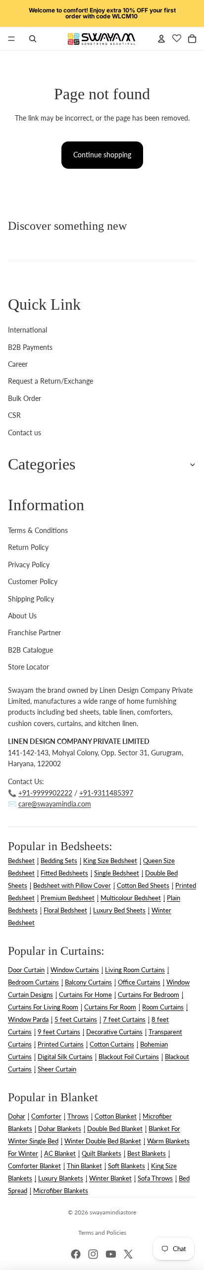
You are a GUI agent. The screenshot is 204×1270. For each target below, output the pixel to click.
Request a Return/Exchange (50, 381)
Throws (78, 1116)
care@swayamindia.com (54, 804)
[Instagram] (93, 1254)
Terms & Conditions (38, 530)
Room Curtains (163, 1007)
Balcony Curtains (88, 982)
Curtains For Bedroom (148, 995)
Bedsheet (21, 861)
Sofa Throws (155, 1178)
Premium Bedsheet (68, 898)
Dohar (16, 1116)
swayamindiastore (113, 1212)
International (27, 330)
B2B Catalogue (30, 650)
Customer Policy (32, 581)
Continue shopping (102, 154)
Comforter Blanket (34, 1166)
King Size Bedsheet (110, 861)
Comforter (46, 1116)
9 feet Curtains (59, 1032)
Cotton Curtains (112, 1044)
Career (18, 364)
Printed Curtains (61, 1044)
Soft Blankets (126, 1166)
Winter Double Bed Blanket (102, 1141)
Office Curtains (139, 982)
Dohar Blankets (59, 1129)
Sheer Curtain (57, 1069)
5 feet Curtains (75, 1019)
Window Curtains (75, 970)
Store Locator (28, 667)
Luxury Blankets (60, 1178)
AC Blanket (60, 1153)
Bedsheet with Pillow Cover (72, 885)
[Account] (161, 39)
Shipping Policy (31, 599)
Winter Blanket (110, 1178)
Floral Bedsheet (65, 910)
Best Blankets (146, 1153)
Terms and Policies (102, 1232)
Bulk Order (24, 398)
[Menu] (11, 38)
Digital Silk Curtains (65, 1057)
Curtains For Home (85, 995)
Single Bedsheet (116, 873)
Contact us (24, 432)
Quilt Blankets (101, 1153)
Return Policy (28, 547)
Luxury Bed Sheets (119, 910)
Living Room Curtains (135, 970)
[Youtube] (111, 1254)
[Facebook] (76, 1254)
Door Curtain (26, 970)
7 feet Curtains (124, 1019)
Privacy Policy (29, 564)
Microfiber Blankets (60, 1191)
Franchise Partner (34, 632)
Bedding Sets (59, 861)
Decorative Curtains (114, 1032)
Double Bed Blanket (115, 1129)
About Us (22, 615)
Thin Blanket (84, 1166)
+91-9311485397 (106, 793)
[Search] (33, 39)
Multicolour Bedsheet (131, 898)
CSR (14, 415)
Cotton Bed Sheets (143, 885)
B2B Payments (30, 347)
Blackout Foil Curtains (129, 1057)
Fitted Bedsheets (64, 873)
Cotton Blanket (116, 1116)
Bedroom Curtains (33, 982)
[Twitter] (128, 1254)
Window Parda (28, 1019)
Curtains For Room (110, 1007)
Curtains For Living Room (43, 1007)
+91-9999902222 (45, 793)
